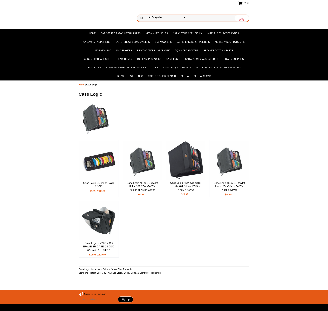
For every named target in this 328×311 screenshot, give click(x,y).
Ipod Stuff (94, 67)
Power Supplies (234, 59)
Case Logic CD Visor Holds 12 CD (98, 184)
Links (155, 67)
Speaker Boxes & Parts (218, 50)
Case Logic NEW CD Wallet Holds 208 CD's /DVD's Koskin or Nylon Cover (142, 186)
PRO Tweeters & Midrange (153, 50)
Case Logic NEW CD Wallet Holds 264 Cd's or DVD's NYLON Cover (185, 186)
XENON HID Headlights (97, 59)
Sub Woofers (163, 42)
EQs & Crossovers (186, 50)
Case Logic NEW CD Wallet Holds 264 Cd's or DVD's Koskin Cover (229, 186)
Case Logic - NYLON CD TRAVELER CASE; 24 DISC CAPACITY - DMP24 (99, 246)
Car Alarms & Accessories (201, 59)
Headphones (124, 59)
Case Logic (173, 59)
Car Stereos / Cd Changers (132, 42)
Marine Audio (103, 50)
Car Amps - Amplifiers (96, 42)
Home (92, 33)
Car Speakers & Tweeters (193, 42)
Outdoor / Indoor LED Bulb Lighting (218, 67)
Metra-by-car (202, 76)
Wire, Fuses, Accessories (223, 33)
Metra (185, 76)
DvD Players (124, 50)
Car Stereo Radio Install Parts (121, 33)
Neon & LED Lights (157, 33)
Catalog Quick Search (177, 67)
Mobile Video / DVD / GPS (230, 42)
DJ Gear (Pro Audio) (149, 59)
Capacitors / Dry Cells (187, 33)
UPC (140, 76)
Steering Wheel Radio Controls (126, 67)
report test (125, 76)
